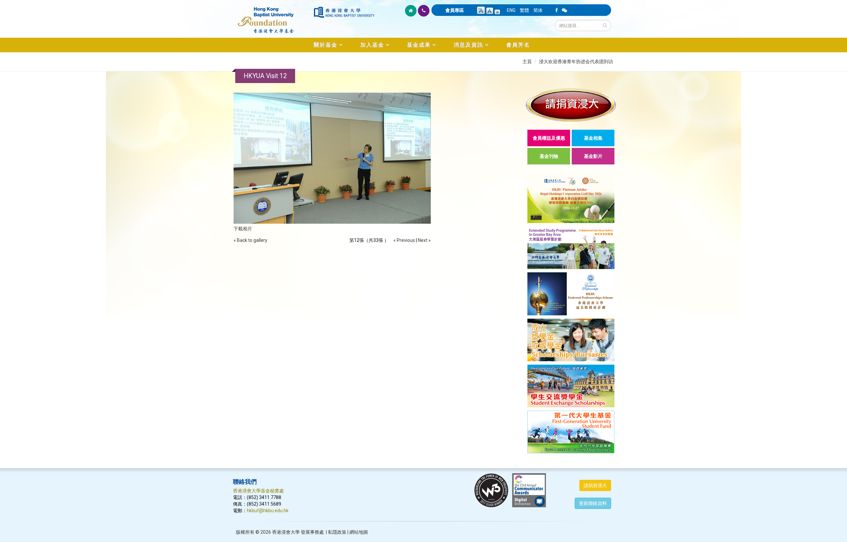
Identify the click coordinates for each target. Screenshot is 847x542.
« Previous (404, 240)
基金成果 (419, 45)
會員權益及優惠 (549, 138)
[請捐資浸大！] (571, 104)
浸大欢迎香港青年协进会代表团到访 (576, 61)
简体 (538, 10)
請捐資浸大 (595, 485)
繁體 (524, 10)
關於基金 (325, 45)
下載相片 (243, 228)
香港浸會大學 (286, 532)
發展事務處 (312, 532)
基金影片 (593, 156)
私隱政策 (337, 532)
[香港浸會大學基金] (273, 16)
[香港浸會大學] (344, 12)
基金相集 (593, 138)
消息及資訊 (468, 45)
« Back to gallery (250, 240)
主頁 (527, 61)
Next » (424, 240)
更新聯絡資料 (593, 503)
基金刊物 (549, 156)
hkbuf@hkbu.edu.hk (268, 510)
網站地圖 (358, 532)
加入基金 (372, 45)
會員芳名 (518, 45)
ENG (511, 10)
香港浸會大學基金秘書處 (258, 490)
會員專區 (454, 10)
